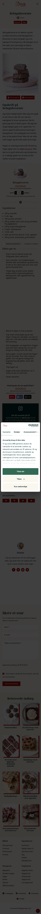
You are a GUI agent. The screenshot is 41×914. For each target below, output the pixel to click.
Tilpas (19, 479)
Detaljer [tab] (17, 432)
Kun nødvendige (20, 486)
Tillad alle (20, 471)
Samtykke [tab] (6, 432)
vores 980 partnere (15, 444)
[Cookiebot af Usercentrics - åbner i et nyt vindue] (28, 425)
